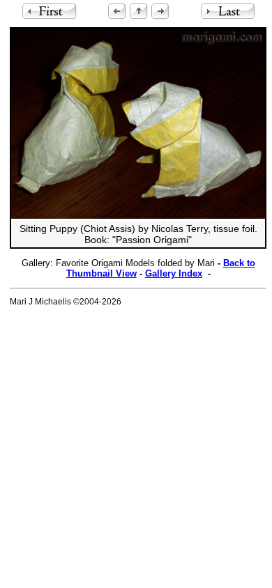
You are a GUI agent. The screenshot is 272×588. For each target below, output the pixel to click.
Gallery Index (173, 273)
